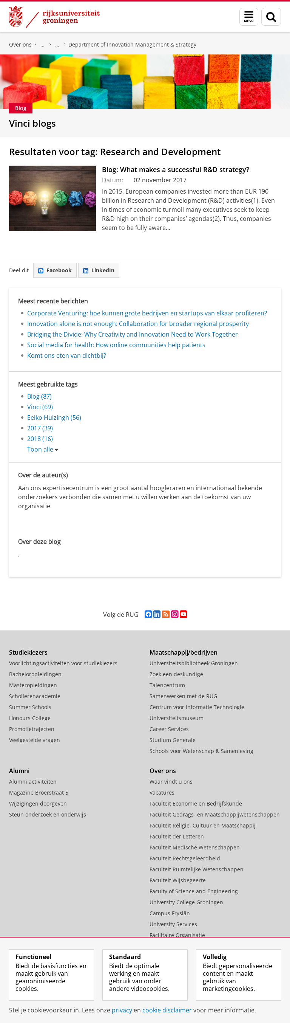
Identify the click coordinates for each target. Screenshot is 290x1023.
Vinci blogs (32, 123)
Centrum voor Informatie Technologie (197, 707)
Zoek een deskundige (176, 674)
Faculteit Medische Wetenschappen (195, 847)
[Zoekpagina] (271, 16)
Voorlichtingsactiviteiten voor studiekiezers (63, 663)
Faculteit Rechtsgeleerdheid (185, 858)
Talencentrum (167, 685)
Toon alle (40, 449)
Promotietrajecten (31, 729)
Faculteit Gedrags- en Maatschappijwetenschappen (215, 814)
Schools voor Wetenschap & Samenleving (201, 750)
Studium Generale (173, 740)
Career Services (169, 729)
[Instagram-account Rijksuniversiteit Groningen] (174, 614)
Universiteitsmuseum (177, 718)
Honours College (30, 718)
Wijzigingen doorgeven (38, 803)
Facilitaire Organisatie (177, 935)
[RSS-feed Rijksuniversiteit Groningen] (166, 614)
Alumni (19, 771)
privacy (122, 1010)
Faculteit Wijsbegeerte (178, 880)
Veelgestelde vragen (34, 740)
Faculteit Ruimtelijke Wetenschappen (197, 869)
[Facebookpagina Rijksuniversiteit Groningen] (148, 614)
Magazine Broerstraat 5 (38, 792)
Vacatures (162, 792)
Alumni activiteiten (33, 781)
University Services (173, 924)
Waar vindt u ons (171, 781)
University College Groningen (186, 902)
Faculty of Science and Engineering (194, 891)
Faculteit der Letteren (177, 836)
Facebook (59, 270)
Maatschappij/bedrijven (184, 652)
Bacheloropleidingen (35, 674)
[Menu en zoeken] (248, 16)
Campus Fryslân (170, 913)
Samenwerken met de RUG (183, 696)
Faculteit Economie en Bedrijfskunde (42, 44)
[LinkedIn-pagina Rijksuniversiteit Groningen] (156, 614)
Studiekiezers (28, 652)
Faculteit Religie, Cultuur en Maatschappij (203, 825)
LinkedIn (102, 270)
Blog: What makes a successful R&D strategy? (175, 169)
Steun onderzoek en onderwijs (47, 814)
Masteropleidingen (33, 685)
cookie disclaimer (167, 1010)
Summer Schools (30, 707)
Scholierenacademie (34, 696)
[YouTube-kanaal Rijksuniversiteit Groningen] (183, 614)
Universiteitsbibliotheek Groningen (194, 663)
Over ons (20, 44)
